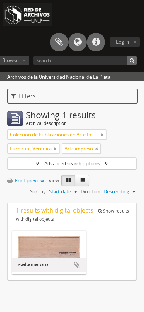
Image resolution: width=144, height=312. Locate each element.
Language (77, 42)
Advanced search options (72, 163)
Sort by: (38, 191)
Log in (122, 41)
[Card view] (68, 180)
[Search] (132, 60)
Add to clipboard (76, 265)
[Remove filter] (102, 134)
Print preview (29, 180)
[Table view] (82, 180)
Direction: (91, 191)
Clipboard (59, 42)
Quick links (96, 42)
